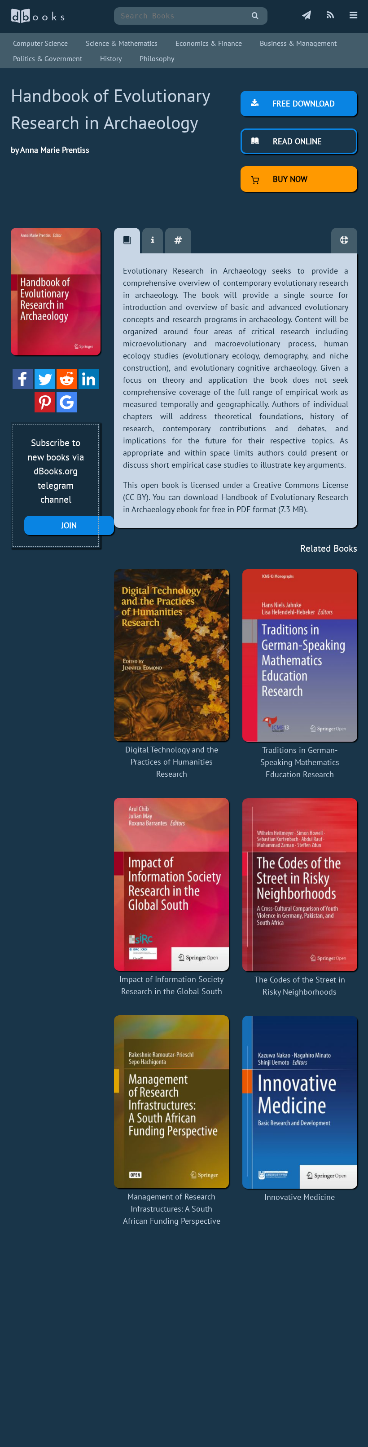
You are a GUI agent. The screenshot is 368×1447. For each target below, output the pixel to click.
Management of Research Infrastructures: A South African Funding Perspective (171, 1208)
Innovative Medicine (299, 1197)
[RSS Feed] (330, 16)
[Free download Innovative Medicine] (299, 1102)
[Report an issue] (344, 240)
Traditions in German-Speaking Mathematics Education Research (299, 762)
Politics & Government (47, 58)
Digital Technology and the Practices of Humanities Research (171, 761)
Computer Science (40, 43)
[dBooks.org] (38, 21)
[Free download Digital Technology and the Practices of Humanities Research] (171, 655)
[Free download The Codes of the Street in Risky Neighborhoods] (299, 884)
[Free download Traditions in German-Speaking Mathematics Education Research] (299, 655)
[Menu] (353, 16)
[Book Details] (152, 240)
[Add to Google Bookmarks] (67, 409)
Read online (296, 141)
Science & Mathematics (122, 43)
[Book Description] (127, 240)
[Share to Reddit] (67, 386)
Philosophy (157, 58)
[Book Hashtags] (178, 240)
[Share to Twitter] (45, 386)
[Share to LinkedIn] (89, 386)
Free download (302, 103)
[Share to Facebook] (23, 386)
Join (69, 525)
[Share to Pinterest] (45, 409)
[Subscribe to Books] (306, 16)
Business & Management (298, 43)
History (111, 58)
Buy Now (289, 179)
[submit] (255, 16)
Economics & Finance (208, 43)
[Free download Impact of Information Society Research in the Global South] (171, 884)
